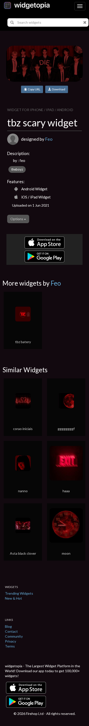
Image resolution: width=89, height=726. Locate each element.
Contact (11, 631)
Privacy (10, 641)
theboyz (17, 169)
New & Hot (13, 598)
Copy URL (33, 89)
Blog (8, 626)
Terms (10, 646)
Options (17, 219)
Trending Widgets (19, 593)
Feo (48, 139)
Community (14, 636)
